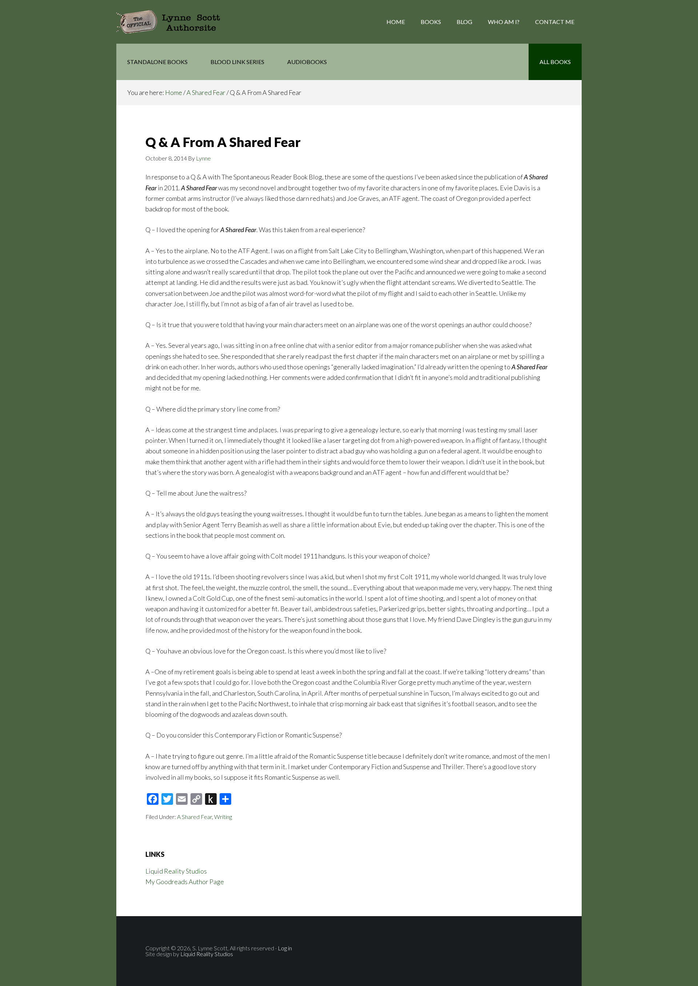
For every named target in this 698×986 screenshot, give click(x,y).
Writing (223, 816)
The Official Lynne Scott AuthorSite (174, 22)
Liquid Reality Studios (176, 871)
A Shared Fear (194, 816)
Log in (285, 948)
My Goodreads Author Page (184, 882)
